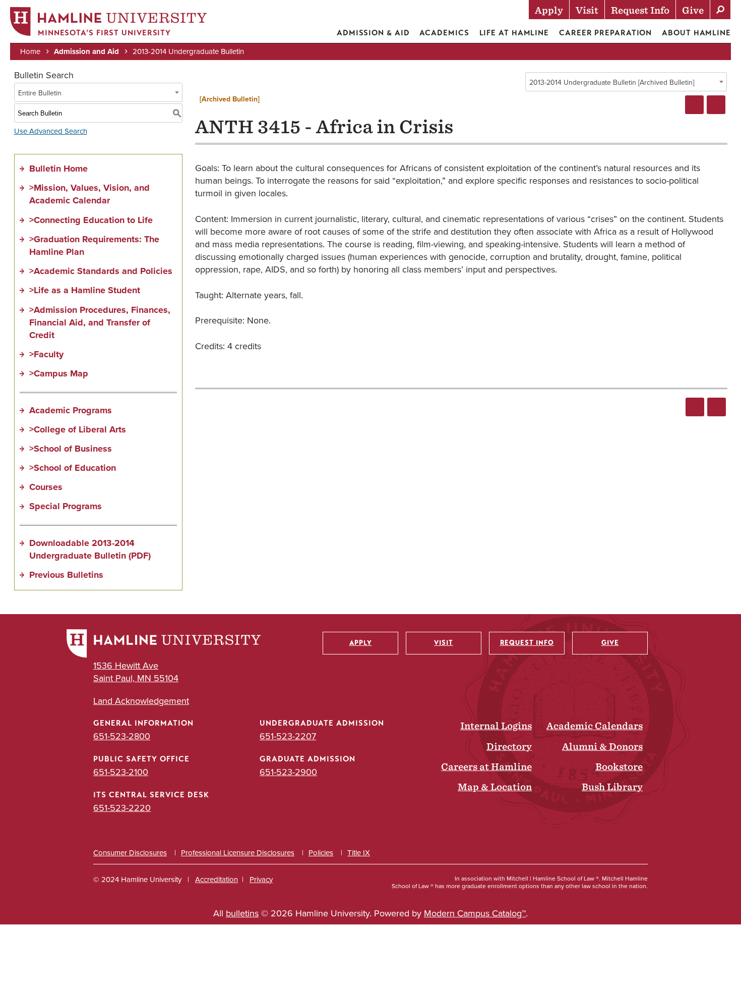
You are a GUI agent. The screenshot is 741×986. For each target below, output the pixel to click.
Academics (444, 32)
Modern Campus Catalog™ (475, 913)
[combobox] (626, 81)
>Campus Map (58, 373)
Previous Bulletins (66, 574)
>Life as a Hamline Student (84, 290)
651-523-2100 (120, 771)
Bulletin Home (58, 168)
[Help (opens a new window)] (716, 104)
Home (30, 51)
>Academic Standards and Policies (100, 271)
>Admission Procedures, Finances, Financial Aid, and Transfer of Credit (99, 322)
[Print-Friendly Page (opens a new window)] (694, 104)
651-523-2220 (122, 807)
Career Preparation (605, 32)
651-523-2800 (121, 736)
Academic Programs (70, 410)
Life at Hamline (514, 32)
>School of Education (72, 467)
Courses (46, 487)
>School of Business (70, 448)
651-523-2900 (288, 771)
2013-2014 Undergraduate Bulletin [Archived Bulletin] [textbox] (611, 82)
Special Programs (65, 506)
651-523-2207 (288, 736)
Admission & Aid (373, 32)
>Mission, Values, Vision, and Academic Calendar (89, 194)
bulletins (242, 913)
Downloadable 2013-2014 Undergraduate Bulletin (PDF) (90, 549)
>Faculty (46, 354)
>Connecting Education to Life (91, 220)
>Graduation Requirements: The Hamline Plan (94, 245)
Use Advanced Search (50, 131)
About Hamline (696, 32)
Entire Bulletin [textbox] (39, 93)
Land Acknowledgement (141, 700)
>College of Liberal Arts (77, 429)
